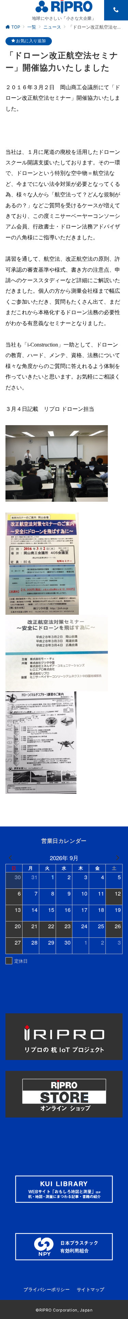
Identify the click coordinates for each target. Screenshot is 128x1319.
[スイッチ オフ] (116, 10)
